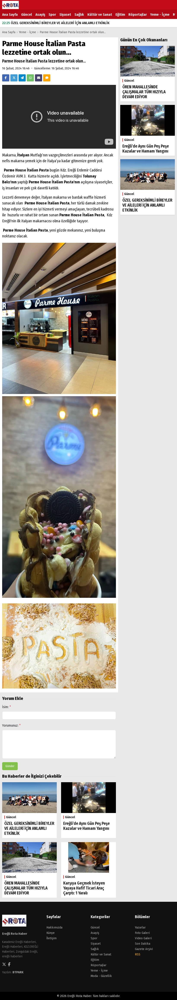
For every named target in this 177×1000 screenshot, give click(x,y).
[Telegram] (22, 77)
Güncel (26, 14)
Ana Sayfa (10, 14)
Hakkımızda (54, 927)
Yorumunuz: (11, 725)
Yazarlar (140, 927)
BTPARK (18, 972)
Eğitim (120, 14)
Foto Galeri (142, 933)
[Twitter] (13, 77)
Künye (50, 933)
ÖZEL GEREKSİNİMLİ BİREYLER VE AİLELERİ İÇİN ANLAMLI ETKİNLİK (55, 23)
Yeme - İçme (159, 14)
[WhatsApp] (30, 77)
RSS (137, 954)
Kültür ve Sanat (99, 14)
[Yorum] (46, 77)
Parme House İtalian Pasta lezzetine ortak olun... (73, 32)
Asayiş (40, 14)
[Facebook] (5, 77)
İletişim (51, 938)
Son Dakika (142, 943)
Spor (52, 14)
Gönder (9, 766)
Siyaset (65, 14)
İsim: (6, 707)
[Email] (38, 77)
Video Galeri (143, 938)
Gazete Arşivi (144, 949)
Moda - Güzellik (101, 976)
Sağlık (79, 14)
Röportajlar (137, 14)
